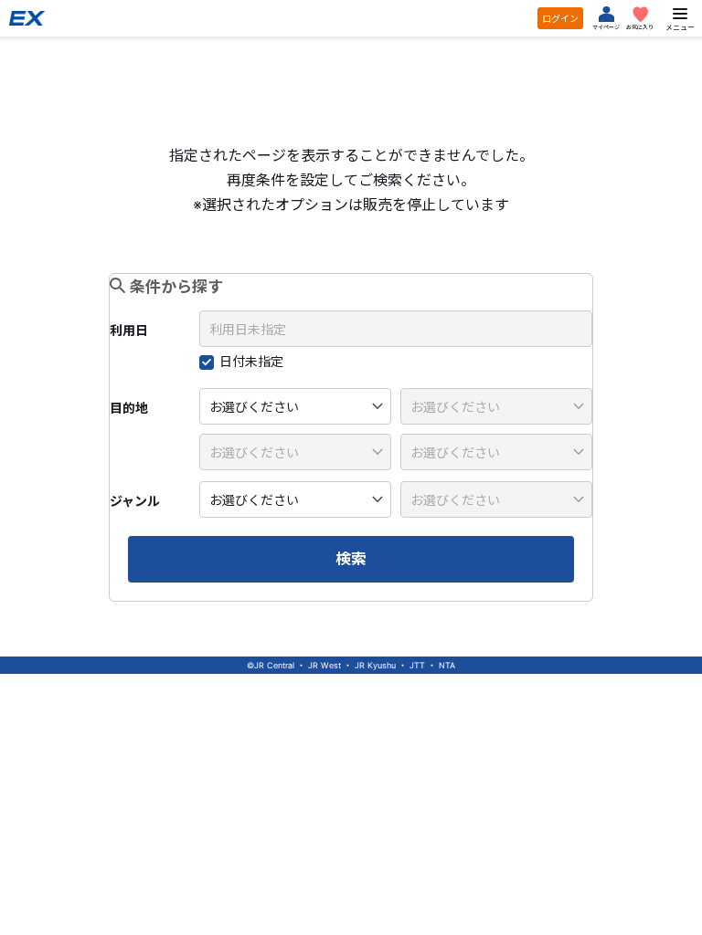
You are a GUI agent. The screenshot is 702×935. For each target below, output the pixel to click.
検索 (351, 559)
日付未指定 (251, 361)
